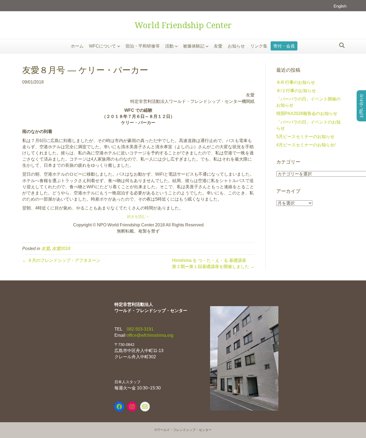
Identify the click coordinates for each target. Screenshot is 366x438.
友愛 (218, 46)
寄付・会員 (284, 46)
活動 (169, 46)
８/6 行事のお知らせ (295, 82)
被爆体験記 (193, 46)
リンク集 (258, 46)
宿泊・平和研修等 (142, 46)
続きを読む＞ (138, 216)
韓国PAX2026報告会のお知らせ (306, 113)
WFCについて (102, 46)
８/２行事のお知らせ (296, 90)
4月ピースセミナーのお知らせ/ (305, 145)
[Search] (340, 45)
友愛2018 (61, 248)
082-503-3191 (140, 329)
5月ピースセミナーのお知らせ (305, 136)
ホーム (77, 46)
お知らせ (236, 46)
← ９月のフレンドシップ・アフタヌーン (61, 260)
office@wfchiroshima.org (149, 335)
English (340, 6)
